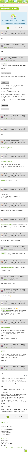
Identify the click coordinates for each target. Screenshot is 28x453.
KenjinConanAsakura (7, 224)
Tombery (4, 64)
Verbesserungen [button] (5, 82)
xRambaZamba (6, 310)
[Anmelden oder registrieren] (22, 1)
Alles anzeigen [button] (14, 383)
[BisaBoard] (3, 1)
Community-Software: (14, 447)
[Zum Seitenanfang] (25, 450)
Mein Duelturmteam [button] (6, 73)
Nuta (3, 180)
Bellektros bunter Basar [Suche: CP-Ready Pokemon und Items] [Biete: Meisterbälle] (14, 32)
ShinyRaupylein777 (7, 147)
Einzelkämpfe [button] (4, 105)
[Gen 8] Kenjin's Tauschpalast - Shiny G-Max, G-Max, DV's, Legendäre (14, 277)
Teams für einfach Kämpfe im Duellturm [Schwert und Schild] (14, 58)
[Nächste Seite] (22, 28)
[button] (26, 1)
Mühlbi (5, 35)
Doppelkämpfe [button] (4, 109)
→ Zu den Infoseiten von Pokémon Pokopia (14, 23)
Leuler (3, 308)
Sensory (4, 253)
